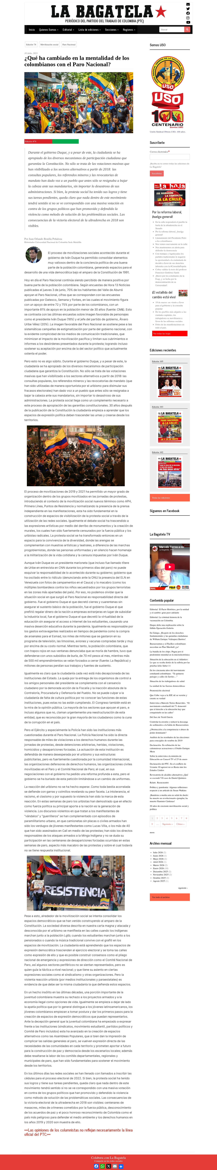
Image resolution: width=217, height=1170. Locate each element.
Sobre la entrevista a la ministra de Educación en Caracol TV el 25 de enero (168, 757)
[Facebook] (96, 1165)
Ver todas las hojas (161, 333)
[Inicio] (108, 14)
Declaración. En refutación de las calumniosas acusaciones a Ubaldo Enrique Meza (170, 748)
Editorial (68, 29)
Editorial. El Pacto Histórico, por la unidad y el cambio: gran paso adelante (169, 611)
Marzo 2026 (158, 865)
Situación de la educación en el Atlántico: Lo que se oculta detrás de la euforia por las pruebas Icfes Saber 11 (170, 662)
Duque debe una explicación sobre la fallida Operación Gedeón (167, 626)
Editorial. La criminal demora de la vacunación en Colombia (166, 619)
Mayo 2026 (158, 858)
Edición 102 (157, 452)
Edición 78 (31, 44)
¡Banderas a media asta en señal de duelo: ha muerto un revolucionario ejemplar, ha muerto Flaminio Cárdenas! (169, 798)
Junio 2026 (158, 855)
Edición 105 (157, 361)
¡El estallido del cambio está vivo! (164, 294)
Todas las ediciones (161, 497)
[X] (108, 1165)
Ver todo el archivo (161, 897)
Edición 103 (157, 406)
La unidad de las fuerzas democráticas (167, 685)
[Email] (114, 1165)
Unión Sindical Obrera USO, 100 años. (168, 131)
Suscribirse (157, 173)
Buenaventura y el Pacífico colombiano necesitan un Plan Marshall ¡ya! (168, 645)
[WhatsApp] (102, 1165)
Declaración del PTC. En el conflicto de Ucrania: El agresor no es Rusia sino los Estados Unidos (168, 767)
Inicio (32, 29)
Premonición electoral (160, 690)
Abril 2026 (158, 861)
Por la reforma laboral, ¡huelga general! (167, 214)
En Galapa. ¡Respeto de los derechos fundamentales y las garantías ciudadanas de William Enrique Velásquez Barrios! (169, 636)
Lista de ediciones (89, 29)
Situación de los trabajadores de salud (167, 681)
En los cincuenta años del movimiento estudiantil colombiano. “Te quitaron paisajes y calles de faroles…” (167, 673)
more (152, 832)
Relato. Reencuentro (159, 782)
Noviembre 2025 (161, 874)
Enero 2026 (158, 868)
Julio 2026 (158, 852)
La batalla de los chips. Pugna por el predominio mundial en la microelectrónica (170, 653)
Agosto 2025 (159, 880)
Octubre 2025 (159, 877)
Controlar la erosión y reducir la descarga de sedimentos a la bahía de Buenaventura (169, 723)
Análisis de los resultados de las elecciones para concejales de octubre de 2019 (169, 739)
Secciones (111, 29)
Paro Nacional (68, 44)
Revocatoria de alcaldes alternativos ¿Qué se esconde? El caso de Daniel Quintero (169, 776)
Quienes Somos (48, 29)
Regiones (128, 29)
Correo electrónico (159, 151)
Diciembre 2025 (160, 871)
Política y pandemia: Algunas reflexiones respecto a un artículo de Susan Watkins (168, 789)
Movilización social (49, 44)
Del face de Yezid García (161, 716)
